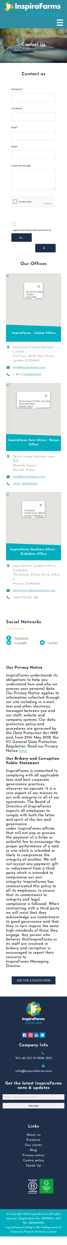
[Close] (39, 286)
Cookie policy (33, 1160)
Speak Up (33, 1165)
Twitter (53, 642)
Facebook (22, 638)
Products (33, 1140)
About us (33, 1135)
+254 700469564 (25, 483)
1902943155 (33, 374)
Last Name (17, 108)
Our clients (33, 1145)
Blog (33, 1150)
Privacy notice (33, 1155)
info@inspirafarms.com (29, 367)
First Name (17, 89)
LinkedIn (21, 642)
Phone (14, 146)
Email (14, 127)
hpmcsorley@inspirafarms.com (34, 590)
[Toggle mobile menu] (60, 22)
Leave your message (21, 166)
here (23, 751)
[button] (33, 302)
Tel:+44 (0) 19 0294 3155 (33, 1058)
